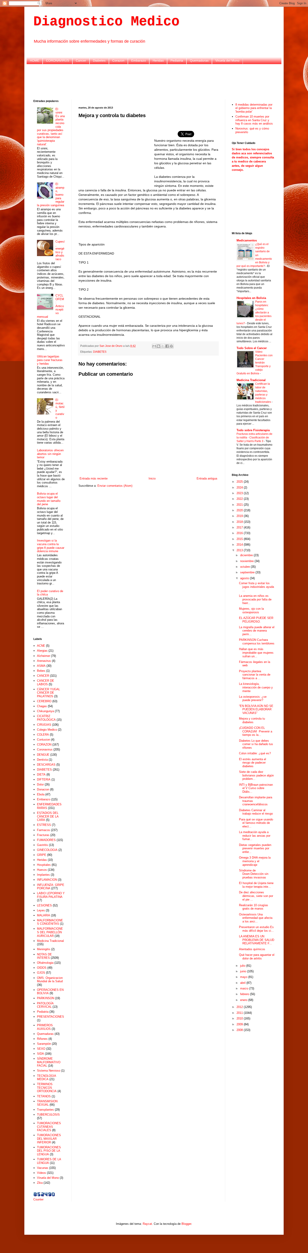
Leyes (41, 910)
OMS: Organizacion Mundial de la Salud (50, 979)
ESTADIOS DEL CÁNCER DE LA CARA (47, 816)
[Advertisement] (154, 81)
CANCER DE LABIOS (45, 682)
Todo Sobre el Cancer (252, 348)
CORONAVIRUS (57, 60)
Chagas (42, 706)
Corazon (118, 60)
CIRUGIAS (44, 724)
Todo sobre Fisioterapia (253, 430)
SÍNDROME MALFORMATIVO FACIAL (48, 1062)
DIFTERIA (44, 779)
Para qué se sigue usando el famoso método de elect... (256, 823)
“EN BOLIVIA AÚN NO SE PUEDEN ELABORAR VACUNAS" (256, 709)
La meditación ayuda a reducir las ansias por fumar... (254, 835)
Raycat (147, 1223)
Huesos (42, 869)
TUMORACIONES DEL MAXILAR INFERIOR (49, 1138)
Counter (38, 1199)
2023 (240, 493)
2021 (240, 504)
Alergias (42, 650)
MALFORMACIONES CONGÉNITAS (50, 922)
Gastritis (42, 845)
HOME (34, 60)
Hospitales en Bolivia (251, 298)
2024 (240, 487)
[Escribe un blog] (158, 346)
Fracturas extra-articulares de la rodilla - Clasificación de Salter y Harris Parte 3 (254, 437)
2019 (240, 516)
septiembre (247, 572)
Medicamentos (247, 240)
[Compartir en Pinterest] (171, 346)
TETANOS (44, 1096)
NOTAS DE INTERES (44, 956)
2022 (240, 498)
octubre (245, 566)
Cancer (81, 60)
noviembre (247, 561)
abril (243, 982)
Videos (41, 1172)
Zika (40, 1182)
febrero (245, 994)
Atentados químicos (252, 949)
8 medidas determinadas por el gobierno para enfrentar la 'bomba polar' (253, 108)
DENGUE (43, 754)
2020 (240, 510)
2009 (240, 1024)
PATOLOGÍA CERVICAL (45, 1005)
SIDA (40, 1053)
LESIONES (44, 905)
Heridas (158, 60)
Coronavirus (45, 749)
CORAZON (44, 744)
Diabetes (99, 60)
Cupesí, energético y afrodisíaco (60, 250)
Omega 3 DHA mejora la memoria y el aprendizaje (255, 861)
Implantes (43, 874)
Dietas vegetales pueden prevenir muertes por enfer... (255, 848)
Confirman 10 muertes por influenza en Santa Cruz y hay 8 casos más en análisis (254, 120)
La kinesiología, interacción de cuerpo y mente (256, 687)
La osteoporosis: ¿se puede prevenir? (253, 698)
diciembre (247, 555)
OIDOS (41, 967)
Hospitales (44, 864)
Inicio (152, 478)
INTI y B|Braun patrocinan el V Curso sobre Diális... (256, 788)
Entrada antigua (207, 478)
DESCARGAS (46, 764)
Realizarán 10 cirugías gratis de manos (253, 906)
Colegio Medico (47, 729)
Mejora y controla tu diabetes (252, 720)
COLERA (43, 734)
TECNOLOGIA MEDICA (46, 1077)
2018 (240, 521)
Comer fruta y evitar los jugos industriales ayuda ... (256, 586)
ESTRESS (44, 825)
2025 (240, 481)
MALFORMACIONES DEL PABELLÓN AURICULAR (50, 932)
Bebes (41, 670)
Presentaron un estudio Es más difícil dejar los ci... (256, 928)
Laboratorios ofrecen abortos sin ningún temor (50, 454)
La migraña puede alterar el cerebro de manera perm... (256, 630)
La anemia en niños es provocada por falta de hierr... (255, 599)
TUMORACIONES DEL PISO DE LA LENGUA (49, 1151)
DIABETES (99, 351)
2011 (240, 1012)
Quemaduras (199, 60)
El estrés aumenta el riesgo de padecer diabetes (252, 762)
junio (243, 971)
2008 (240, 1030)
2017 (240, 527)
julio (243, 965)
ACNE (41, 645)
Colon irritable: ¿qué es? (255, 753)
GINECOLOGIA (47, 850)
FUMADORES (46, 840)
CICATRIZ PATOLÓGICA (46, 717)
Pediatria (176, 60)
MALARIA (43, 915)
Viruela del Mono (227, 60)
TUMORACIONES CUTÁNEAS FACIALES (49, 1126)
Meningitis (43, 949)
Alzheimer (43, 656)
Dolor (40, 784)
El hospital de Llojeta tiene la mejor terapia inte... (256, 884)
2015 (240, 539)
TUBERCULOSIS (48, 1114)
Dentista (42, 759)
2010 (240, 1018)
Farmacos (43, 830)
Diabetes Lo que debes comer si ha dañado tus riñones (256, 744)
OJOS (41, 972)
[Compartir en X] (163, 346)
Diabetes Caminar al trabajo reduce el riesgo (256, 811)
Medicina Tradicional (50, 941)
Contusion (43, 739)
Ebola (40, 794)
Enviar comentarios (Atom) (114, 485)
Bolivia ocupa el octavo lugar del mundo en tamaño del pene (48, 499)
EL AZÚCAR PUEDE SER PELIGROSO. (256, 619)
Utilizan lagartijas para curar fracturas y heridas (49, 360)
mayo (244, 977)
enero (244, 1000)
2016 (240, 533)
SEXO (41, 1048)
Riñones (42, 1038)
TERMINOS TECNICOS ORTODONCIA (47, 1087)
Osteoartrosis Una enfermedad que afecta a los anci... (255, 918)
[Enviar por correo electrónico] (154, 346)
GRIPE (41, 855)
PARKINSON (45, 998)
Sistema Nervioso (48, 1070)
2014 (240, 544)
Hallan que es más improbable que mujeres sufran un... (256, 652)
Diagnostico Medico (106, 21)
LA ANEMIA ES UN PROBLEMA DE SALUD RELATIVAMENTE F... (256, 940)
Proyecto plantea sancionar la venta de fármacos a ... (254, 674)
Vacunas (42, 1168)
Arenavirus (44, 660)
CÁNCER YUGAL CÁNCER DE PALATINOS (48, 693)
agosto (245, 578)
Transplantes (45, 1109)
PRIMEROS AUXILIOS (45, 1027)
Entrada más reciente (94, 478)
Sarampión (44, 1043)
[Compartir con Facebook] (167, 346)
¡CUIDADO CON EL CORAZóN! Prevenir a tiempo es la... (255, 731)
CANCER (43, 675)
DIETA (41, 774)
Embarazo (138, 60)
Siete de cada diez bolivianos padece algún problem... (256, 775)
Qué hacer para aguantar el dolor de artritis (256, 956)
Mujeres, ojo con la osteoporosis (251, 610)
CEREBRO (44, 701)
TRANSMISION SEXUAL (47, 1103)
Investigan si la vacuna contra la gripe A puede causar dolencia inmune (50, 546)
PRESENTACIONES (50, 1016)
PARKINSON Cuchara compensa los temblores (256, 641)
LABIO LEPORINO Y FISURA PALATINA (51, 895)
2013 (240, 550)
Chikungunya (45, 711)
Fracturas (43, 835)
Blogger (186, 1223)
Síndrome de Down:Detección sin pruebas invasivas (253, 874)
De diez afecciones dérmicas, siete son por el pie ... (256, 896)
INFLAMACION (47, 879)
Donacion (43, 789)
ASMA (41, 665)
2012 (240, 1007)
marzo (244, 988)
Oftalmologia (45, 962)
